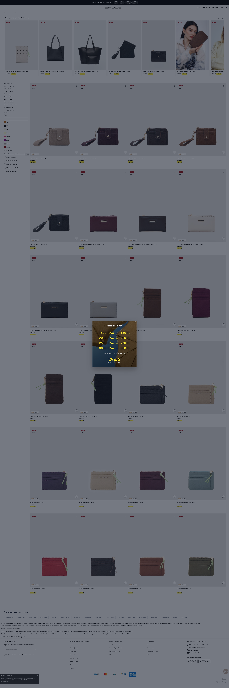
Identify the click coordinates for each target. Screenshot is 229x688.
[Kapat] (135, 321)
